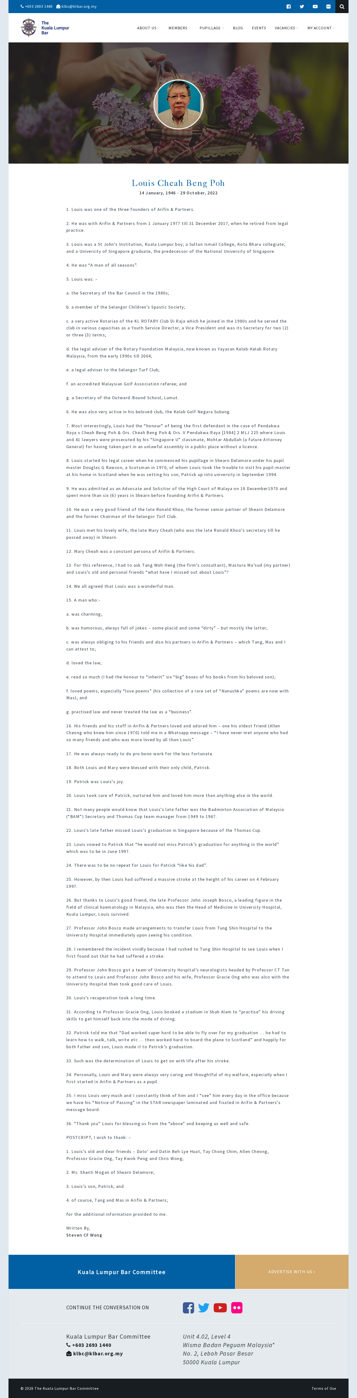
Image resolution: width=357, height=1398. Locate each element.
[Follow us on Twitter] (302, 6)
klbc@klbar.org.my (78, 6)
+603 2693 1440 (38, 6)
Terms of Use (324, 1388)
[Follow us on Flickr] (328, 6)
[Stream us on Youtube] (315, 6)
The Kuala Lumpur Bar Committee (66, 1388)
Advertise (291, 1272)
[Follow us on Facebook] (288, 6)
